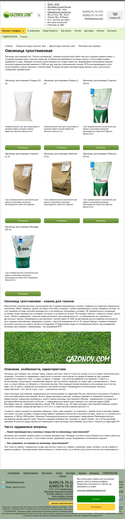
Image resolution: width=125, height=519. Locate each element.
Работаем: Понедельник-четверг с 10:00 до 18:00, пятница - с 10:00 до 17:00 (62, 492)
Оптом (78, 30)
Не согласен (96, 507)
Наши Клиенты (50, 30)
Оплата (100, 30)
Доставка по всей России (59, 7)
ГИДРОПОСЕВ (9, 36)
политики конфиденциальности (91, 490)
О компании (34, 30)
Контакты (112, 30)
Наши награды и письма (62, 496)
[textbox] (39, 15)
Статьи (23, 36)
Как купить (66, 30)
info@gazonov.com (94, 18)
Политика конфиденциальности (62, 498)
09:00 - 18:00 (53, 4)
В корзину (23, 147)
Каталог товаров (11, 30)
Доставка (88, 30)
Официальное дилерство (59, 12)
